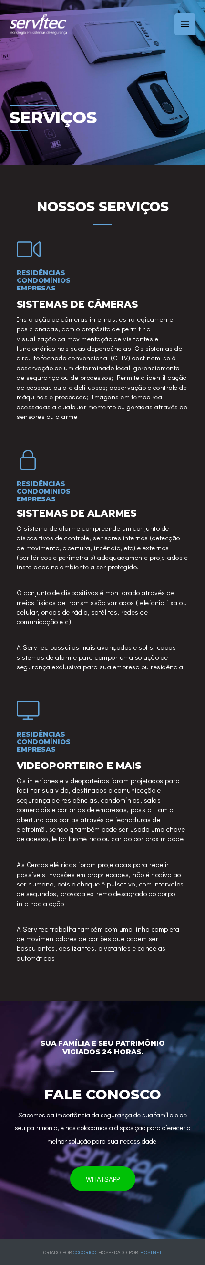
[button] (102, 1178)
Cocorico (84, 1252)
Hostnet (151, 1252)
